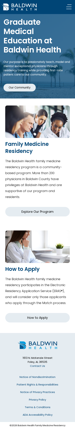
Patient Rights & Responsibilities (37, 384)
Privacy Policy (37, 399)
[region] (37, 56)
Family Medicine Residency (27, 147)
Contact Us (37, 366)
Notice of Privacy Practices (37, 392)
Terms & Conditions (37, 407)
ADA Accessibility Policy (37, 415)
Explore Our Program (37, 211)
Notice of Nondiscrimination (37, 377)
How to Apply (22, 269)
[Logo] (23, 7)
